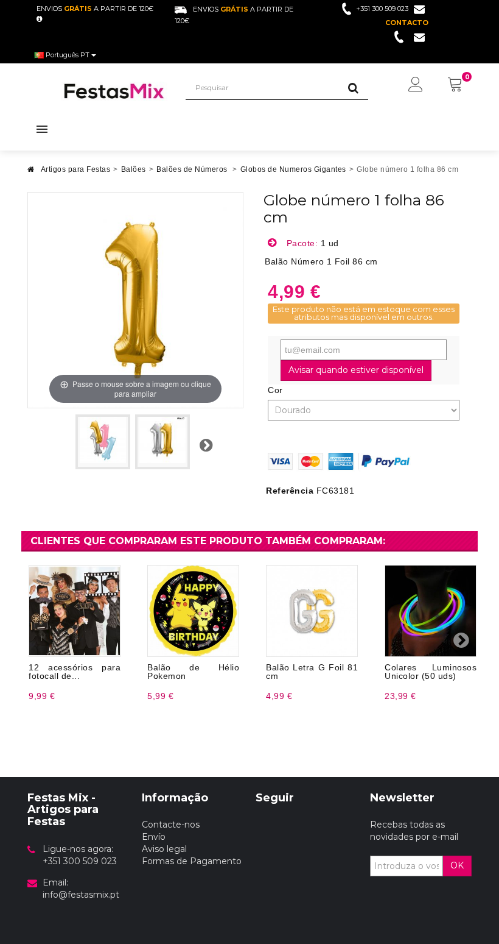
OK (457, 865)
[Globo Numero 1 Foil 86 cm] (103, 442)
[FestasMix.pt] (114, 91)
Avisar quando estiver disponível (356, 369)
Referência (289, 490)
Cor (276, 390)
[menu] (415, 85)
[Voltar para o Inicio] (31, 173)
